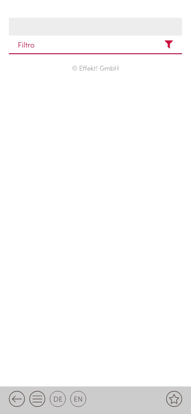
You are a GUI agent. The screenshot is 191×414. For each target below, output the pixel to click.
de (58, 398)
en (78, 398)
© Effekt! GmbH (95, 67)
